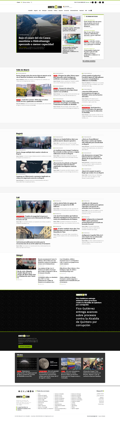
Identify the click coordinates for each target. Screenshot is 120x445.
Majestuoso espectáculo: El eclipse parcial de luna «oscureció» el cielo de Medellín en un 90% (27, 373)
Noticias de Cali (86, 216)
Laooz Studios (102, 416)
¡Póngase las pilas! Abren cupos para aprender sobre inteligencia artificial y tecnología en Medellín (66, 77)
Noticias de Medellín (68, 26)
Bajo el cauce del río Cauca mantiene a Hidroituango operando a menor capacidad (36, 41)
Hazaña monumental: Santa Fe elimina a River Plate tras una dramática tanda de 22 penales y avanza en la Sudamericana (47, 261)
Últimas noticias (26, 2)
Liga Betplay (74, 405)
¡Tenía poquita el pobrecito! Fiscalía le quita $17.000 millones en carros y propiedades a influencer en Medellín (70, 50)
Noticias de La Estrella (76, 398)
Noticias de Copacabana (76, 399)
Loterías (73, 402)
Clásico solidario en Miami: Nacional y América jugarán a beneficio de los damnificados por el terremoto (70, 279)
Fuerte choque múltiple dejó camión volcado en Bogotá (32, 153)
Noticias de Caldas (42, 398)
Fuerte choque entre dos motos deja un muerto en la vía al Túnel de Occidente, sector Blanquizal (92, 24)
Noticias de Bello (58, 396)
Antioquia (44, 10)
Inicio (39, 393)
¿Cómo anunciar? (100, 395)
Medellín (30, 10)
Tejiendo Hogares (75, 408)
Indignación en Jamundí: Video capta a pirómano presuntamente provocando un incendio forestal (92, 221)
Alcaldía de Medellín (59, 401)
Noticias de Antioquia (24, 34)
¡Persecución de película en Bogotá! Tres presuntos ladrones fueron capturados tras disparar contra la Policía (65, 165)
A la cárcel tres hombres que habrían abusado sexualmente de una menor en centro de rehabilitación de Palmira (66, 217)
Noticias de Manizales (43, 396)
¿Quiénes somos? (100, 393)
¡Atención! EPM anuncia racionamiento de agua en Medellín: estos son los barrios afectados (92, 94)
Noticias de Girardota (43, 401)
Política (55, 10)
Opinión (56, 407)
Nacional (81, 10)
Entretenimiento (74, 10)
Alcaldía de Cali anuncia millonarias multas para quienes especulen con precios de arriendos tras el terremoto (93, 205)
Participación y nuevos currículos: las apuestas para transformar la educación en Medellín (92, 110)
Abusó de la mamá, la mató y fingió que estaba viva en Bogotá (93, 172)
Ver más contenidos (25, 346)
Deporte (61, 10)
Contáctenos (101, 404)
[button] (18, 2)
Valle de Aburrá (22, 70)
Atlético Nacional (42, 405)
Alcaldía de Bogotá (75, 401)
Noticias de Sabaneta (59, 398)
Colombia (50, 10)
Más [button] (89, 10)
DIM (86, 10)
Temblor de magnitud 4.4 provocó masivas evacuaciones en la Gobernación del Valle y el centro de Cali (33, 217)
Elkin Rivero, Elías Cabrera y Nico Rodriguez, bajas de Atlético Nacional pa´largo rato (69, 269)
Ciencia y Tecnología (42, 407)
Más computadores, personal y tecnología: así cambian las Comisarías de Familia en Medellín (66, 102)
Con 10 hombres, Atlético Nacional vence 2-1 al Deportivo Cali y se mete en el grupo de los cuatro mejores (69, 261)
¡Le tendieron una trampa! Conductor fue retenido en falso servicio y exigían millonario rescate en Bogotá (66, 151)
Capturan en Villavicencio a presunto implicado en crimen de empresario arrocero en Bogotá (33, 177)
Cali (40, 10)
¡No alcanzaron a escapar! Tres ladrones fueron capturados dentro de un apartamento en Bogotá (92, 157)
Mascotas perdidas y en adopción (45, 408)
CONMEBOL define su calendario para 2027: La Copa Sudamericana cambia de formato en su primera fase (47, 279)
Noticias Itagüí (41, 399)
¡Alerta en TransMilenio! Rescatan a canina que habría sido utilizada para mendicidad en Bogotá (92, 141)
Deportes (73, 404)
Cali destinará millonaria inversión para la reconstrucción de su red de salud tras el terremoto (33, 243)
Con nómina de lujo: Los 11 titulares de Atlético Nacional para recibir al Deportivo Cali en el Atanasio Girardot (47, 270)
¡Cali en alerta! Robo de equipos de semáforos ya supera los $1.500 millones (64, 204)
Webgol (19, 255)
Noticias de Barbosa (59, 399)
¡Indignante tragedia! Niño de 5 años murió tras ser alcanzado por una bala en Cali (92, 236)
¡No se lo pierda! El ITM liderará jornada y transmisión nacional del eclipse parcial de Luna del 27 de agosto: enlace (49, 374)
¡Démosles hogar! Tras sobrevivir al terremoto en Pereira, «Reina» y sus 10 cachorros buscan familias (92, 373)
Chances (56, 402)
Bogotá (35, 10)
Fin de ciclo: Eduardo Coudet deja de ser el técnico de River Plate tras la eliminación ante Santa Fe (26, 274)
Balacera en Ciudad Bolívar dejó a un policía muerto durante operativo (65, 140)
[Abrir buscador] (31, 2)
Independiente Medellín (60, 405)
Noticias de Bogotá (21, 150)
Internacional (41, 402)
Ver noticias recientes (89, 61)
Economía (66, 10)
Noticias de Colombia (76, 395)
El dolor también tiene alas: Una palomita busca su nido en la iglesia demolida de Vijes (66, 230)
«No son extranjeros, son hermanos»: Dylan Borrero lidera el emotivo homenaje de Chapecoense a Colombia (70, 374)
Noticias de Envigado (76, 396)
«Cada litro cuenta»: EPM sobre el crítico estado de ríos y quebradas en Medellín (71, 29)
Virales (20, 355)
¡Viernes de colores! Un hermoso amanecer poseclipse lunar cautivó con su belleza (65, 90)
